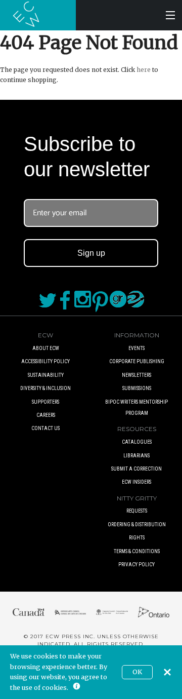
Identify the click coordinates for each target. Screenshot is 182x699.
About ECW (45, 348)
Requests (136, 511)
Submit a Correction (136, 469)
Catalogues (137, 442)
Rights (137, 537)
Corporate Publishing (136, 361)
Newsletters (136, 375)
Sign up (91, 253)
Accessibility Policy (45, 361)
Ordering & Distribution (137, 524)
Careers (45, 415)
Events (136, 348)
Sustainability (46, 375)
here (143, 69)
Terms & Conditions (137, 551)
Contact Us (45, 428)
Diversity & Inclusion (45, 388)
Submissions (136, 388)
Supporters (45, 402)
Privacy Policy (136, 564)
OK (137, 672)
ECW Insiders (136, 482)
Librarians (136, 455)
